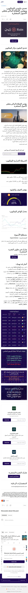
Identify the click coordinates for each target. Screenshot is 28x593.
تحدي (13, 75)
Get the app (19, 589)
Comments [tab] (4, 515)
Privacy (15, 586)
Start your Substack (11, 589)
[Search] (25, 532)
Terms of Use (21, 570)
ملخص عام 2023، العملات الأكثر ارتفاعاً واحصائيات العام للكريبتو (10, 536)
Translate (4, 5)
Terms (18, 586)
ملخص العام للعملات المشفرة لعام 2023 (10, 539)
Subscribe (20, 2)
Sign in (25, 2)
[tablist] (7, 515)
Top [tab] (2, 532)
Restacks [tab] (10, 515)
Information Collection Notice (18, 571)
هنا (20, 95)
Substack (8, 591)
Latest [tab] (6, 532)
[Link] (23, 48)
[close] (24, 547)
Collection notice (23, 586)
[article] (14, 539)
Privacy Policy (15, 572)
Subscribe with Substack (15, 567)
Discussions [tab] (11, 532)
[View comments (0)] (7, 19)
